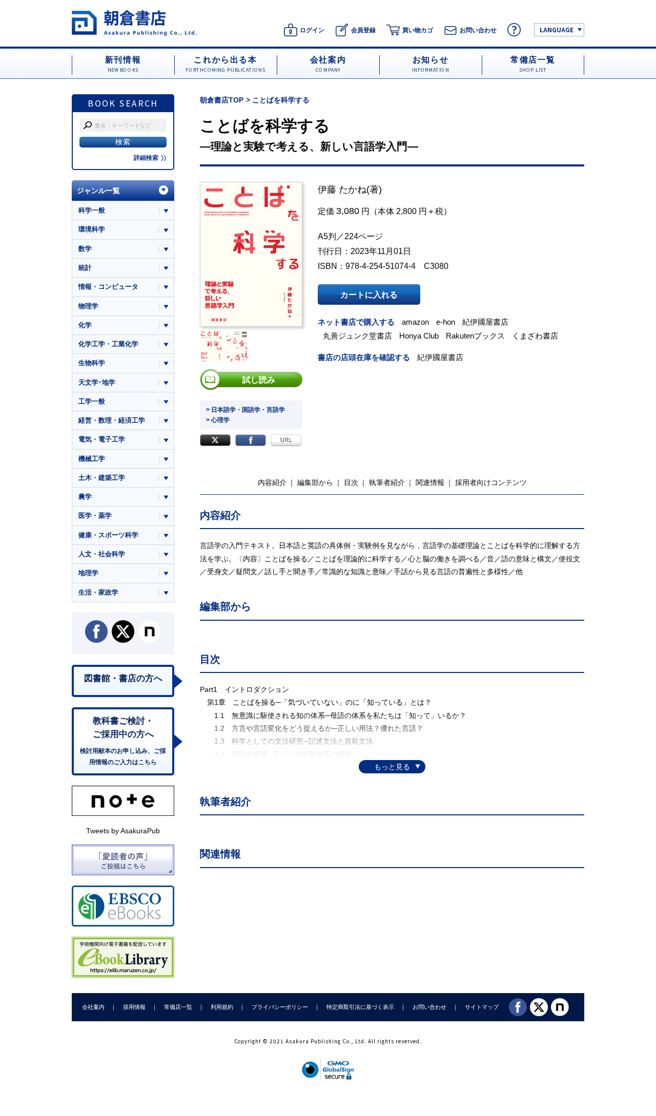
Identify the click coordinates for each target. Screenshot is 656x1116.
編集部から (315, 482)
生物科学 (91, 363)
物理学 (88, 306)
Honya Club (419, 335)
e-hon (445, 322)
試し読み (258, 379)
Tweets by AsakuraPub (123, 831)
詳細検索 (146, 157)
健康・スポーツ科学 (108, 535)
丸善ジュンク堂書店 (357, 335)
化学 (85, 325)
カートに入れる (369, 294)
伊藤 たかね (342, 189)
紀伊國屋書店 (485, 322)
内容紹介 (272, 482)
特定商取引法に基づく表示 (360, 1007)
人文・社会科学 (101, 554)
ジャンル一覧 (98, 190)
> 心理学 (218, 420)
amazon (415, 322)
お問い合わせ (429, 1007)
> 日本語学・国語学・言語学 (245, 409)
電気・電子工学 (101, 439)
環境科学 (91, 229)
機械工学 (91, 458)
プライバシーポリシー (280, 1007)
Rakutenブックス (475, 335)
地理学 (88, 573)
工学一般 (91, 401)
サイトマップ (482, 1007)
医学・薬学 (95, 515)
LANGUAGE (556, 29)
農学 (85, 496)
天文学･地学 (96, 382)
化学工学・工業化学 (108, 344)
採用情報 (134, 1007)
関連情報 (430, 482)
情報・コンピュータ (108, 286)
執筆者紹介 (387, 482)
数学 (85, 248)
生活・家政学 (98, 592)
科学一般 (91, 210)
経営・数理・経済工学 (111, 420)
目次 (351, 482)
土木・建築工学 (101, 477)
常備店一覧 (178, 1007)
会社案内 (93, 1007)
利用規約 (222, 1007)
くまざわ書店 (535, 335)
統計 (85, 267)
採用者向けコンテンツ (491, 482)
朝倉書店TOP (221, 100)
